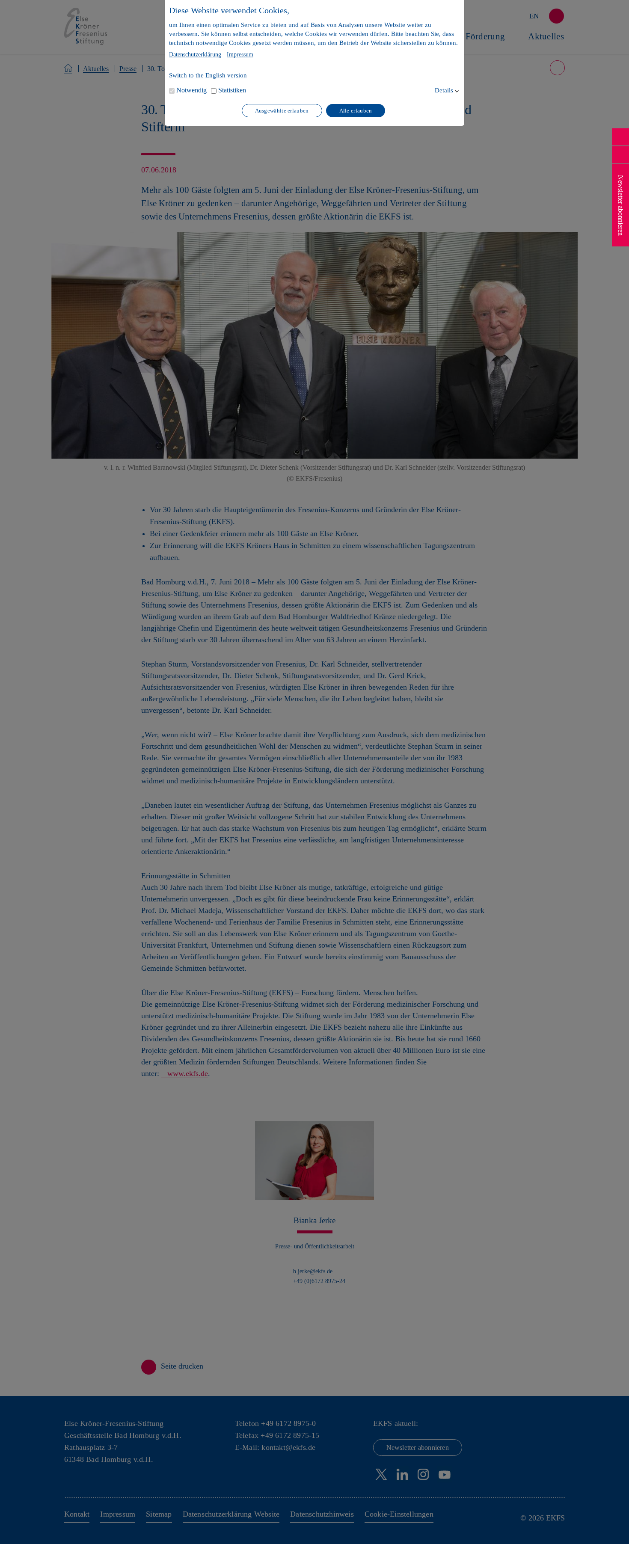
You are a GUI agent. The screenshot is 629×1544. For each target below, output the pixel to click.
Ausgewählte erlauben (282, 110)
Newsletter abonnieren (620, 205)
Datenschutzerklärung (195, 55)
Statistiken (232, 90)
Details (444, 90)
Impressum (240, 55)
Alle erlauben (355, 110)
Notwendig (191, 90)
